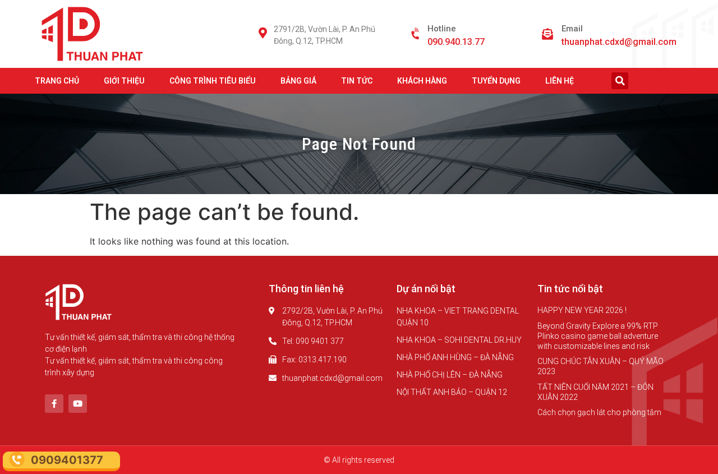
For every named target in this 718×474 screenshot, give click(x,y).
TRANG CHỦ (57, 80)
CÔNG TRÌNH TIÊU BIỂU (212, 80)
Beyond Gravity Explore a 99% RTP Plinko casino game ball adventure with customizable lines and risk (597, 336)
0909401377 (67, 460)
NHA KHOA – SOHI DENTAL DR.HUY (459, 339)
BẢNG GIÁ (298, 80)
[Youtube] (77, 403)
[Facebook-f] (54, 403)
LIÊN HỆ (559, 80)
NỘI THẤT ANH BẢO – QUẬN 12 (452, 392)
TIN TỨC (356, 80)
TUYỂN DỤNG (496, 80)
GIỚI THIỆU (124, 80)
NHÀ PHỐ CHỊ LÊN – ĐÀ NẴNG (450, 374)
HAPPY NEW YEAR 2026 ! (582, 310)
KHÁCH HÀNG (422, 80)
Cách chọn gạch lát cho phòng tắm (599, 412)
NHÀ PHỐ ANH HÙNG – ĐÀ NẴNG (455, 357)
